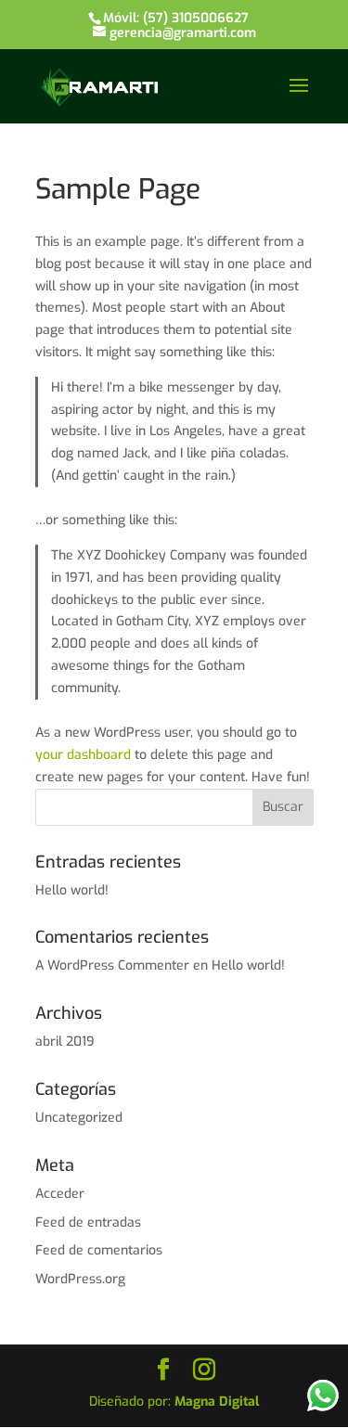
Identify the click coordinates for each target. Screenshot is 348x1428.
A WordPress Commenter (112, 965)
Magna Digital (216, 1401)
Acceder (59, 1194)
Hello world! (72, 890)
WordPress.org (80, 1279)
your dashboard (83, 755)
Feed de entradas (88, 1222)
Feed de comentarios (98, 1250)
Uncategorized (78, 1117)
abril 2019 (65, 1041)
